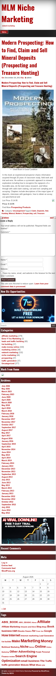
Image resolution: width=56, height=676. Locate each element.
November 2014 (8, 449)
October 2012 (7, 502)
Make (16, 641)
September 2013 (9, 474)
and (30, 627)
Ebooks (21, 631)
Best (34, 627)
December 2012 (8, 496)
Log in (4, 563)
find (46, 211)
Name (4, 260)
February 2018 (8, 414)
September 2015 (9, 444)
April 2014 (6, 458)
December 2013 (8, 469)
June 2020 (6, 397)
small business (30, 660)
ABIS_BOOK (10, 622)
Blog (39, 627)
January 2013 (7, 493)
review (12, 657)
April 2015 (6, 447)
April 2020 (6, 400)
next (53, 217)
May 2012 (6, 513)
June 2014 (6, 452)
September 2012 (9, 504)
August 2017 (7, 430)
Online (40, 646)
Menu (4, 32)
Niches (31, 647)
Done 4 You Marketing (11, 339)
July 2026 (6, 386)
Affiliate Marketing (11, 627)
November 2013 (8, 471)
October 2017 (7, 425)
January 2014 (7, 466)
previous (4, 217)
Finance (28, 631)
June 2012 (6, 510)
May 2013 (6, 485)
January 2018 (7, 416)
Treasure (41, 213)
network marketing (10, 352)
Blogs (44, 627)
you (43, 665)
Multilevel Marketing (11, 647)
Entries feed (7, 565)
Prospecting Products (21, 207)
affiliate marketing (10, 336)
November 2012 (8, 499)
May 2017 (6, 433)
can (14, 630)
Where (38, 665)
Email (4, 264)
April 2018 (6, 408)
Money (47, 641)
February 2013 (8, 491)
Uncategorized (19, 211)
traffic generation (9, 361)
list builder (6, 642)
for (34, 630)
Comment (5, 232)
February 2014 (8, 463)
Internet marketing (30, 635)
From (38, 631)
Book (50, 626)
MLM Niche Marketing (18, 13)
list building (7, 344)
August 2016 (7, 438)
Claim (33, 211)
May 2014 (6, 455)
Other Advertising (22, 651)
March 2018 (7, 411)
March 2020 (7, 402)
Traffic (48, 661)
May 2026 (6, 389)
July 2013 (6, 480)
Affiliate (43, 622)
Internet (14, 635)
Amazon (24, 627)
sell (34, 213)
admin (28, 78)
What (32, 665)
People (38, 652)
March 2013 (7, 488)
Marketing (30, 640)
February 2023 (8, 394)
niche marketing (9, 355)
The (42, 660)
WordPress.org (8, 571)
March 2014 (7, 460)
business (7, 631)
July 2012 (6, 507)
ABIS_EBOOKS (25, 622)
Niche (24, 646)
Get (42, 631)
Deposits (40, 211)
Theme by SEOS (7, 673)
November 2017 (8, 422)
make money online (10, 347)
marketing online (9, 350)
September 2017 (9, 427)
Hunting (5, 213)
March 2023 (7, 391)
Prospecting (28, 213)
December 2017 (8, 419)
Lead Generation (46, 636)
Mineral (12, 213)
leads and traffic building (13, 341)
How (5, 635)
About (34, 622)
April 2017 (6, 436)
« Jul (4, 609)
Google (48, 631)
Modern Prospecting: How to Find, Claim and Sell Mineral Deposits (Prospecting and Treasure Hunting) (27, 84)
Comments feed (9, 568)
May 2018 (6, 405)
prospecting (7, 358)
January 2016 (7, 441)
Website (4, 269)
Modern (19, 213)
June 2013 (6, 483)
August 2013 (7, 477)
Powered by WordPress (40, 671)
